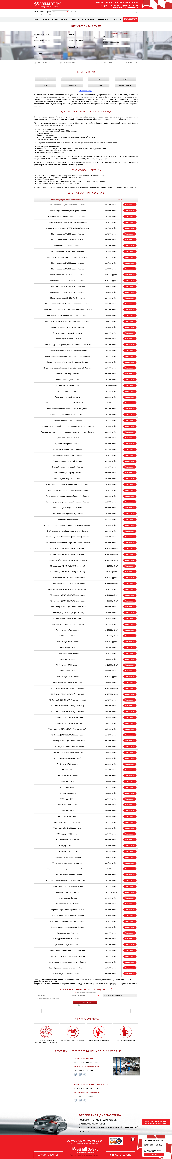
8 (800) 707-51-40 (129, 6)
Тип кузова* (38, 53)
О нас (36, 19)
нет (76, 12)
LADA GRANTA (125, 85)
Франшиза (103, 19)
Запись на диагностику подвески (131, 19)
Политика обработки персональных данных (84, 1155)
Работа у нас (88, 19)
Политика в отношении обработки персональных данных (152, 1151)
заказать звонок (48, 1155)
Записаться (130, 205)
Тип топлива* (39, 47)
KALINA (99, 85)
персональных (48, 1001)
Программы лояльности (126, 3)
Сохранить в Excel (70, 62)
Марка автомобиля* (41, 34)
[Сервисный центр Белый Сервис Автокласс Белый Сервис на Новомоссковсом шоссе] (120, 995)
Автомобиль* (73, 47)
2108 (46, 85)
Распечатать (133, 62)
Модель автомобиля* (42, 41)
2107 (125, 79)
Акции (109, 3)
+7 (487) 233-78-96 (81, 1092)
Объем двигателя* (75, 41)
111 (72, 79)
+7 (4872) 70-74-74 (110, 6)
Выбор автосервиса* (111, 43)
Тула (54, 12)
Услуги (45, 19)
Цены (55, 19)
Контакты (116, 19)
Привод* (71, 34)
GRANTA (72, 85)
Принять (154, 1154)
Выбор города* (109, 36)
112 (98, 79)
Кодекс (99, 3)
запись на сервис (120, 1155)
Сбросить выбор (105, 62)
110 (45, 79)
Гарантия (74, 19)
